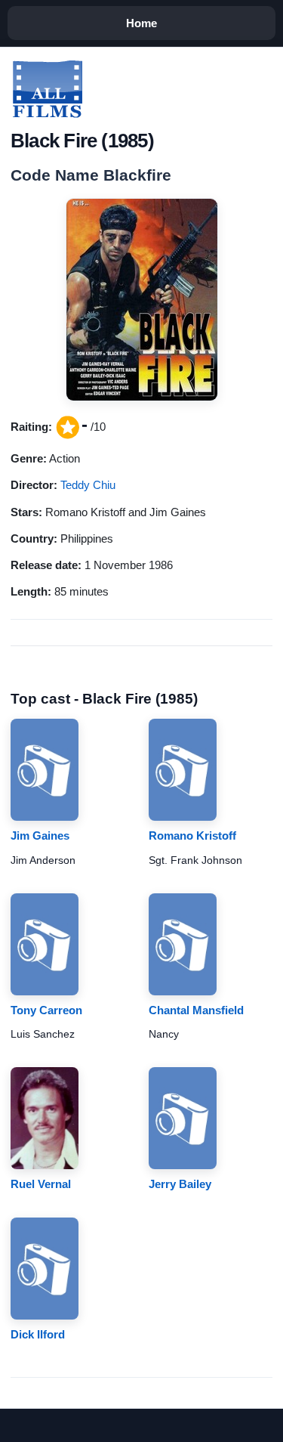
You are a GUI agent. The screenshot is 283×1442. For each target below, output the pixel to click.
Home (141, 23)
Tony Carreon (46, 1010)
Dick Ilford (38, 1334)
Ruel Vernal (41, 1183)
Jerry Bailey (180, 1183)
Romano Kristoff (192, 835)
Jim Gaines (40, 835)
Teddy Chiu (87, 484)
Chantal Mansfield (196, 1010)
